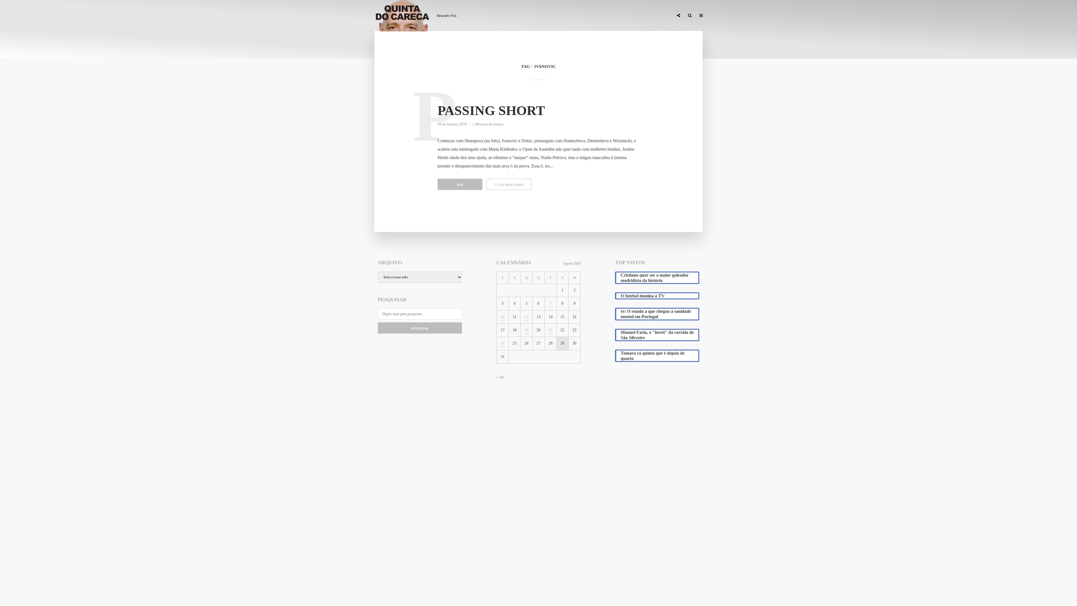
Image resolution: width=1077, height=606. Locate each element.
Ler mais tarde (511, 185)
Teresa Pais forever (612, 15)
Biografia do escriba (567, 15)
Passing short (491, 110)
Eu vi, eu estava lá (653, 15)
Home (536, 15)
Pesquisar (420, 328)
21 (551, 330)
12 (526, 317)
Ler (460, 185)
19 (526, 330)
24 (503, 343)
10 (503, 317)
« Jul (500, 377)
